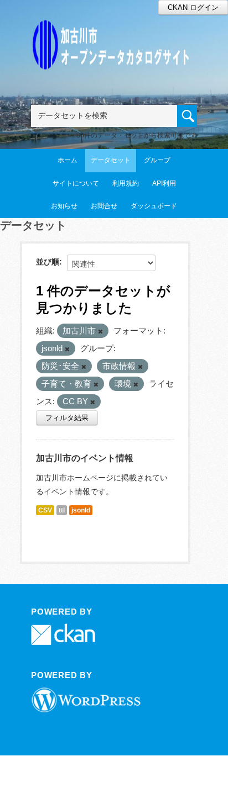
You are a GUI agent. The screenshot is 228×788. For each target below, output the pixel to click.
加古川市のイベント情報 (84, 458)
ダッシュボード (154, 206)
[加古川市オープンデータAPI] (114, 31)
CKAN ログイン (193, 7)
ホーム (67, 160)
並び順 (47, 261)
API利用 (164, 183)
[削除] (100, 331)
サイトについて (76, 183)
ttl (62, 510)
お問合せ (104, 206)
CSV (45, 510)
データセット (111, 160)
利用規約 (125, 183)
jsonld (80, 510)
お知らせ (64, 206)
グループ (157, 160)
